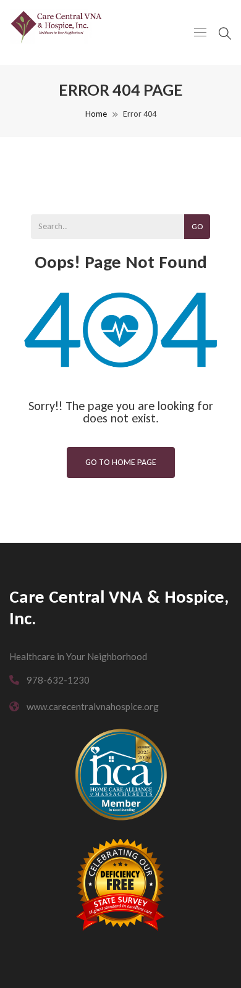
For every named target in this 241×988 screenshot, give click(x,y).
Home (96, 114)
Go (197, 226)
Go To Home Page (120, 462)
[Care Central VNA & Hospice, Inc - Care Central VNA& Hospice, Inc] (56, 32)
